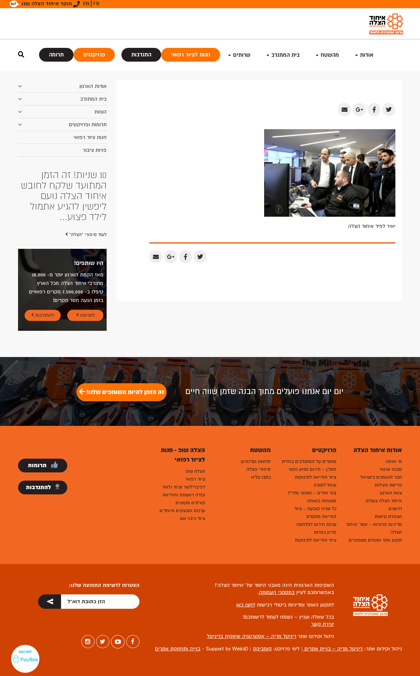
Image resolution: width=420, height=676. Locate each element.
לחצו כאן (245, 605)
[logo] (386, 24)
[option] (62, 196)
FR (96, 3)
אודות (366, 54)
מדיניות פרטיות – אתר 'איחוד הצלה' (374, 528)
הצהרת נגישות (388, 516)
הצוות (100, 112)
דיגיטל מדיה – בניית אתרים (333, 649)
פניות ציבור (95, 150)
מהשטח (330, 54)
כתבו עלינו (261, 477)
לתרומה (87, 315)
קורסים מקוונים (190, 503)
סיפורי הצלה (258, 469)
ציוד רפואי (195, 479)
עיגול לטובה (325, 485)
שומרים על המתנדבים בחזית (309, 461)
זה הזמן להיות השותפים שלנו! (124, 392)
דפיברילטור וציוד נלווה (183, 487)
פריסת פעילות (388, 485)
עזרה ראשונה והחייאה (183, 495)
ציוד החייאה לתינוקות (315, 477)
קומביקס (262, 649)
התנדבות (141, 54)
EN (86, 3)
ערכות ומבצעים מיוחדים (182, 510)
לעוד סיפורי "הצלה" (87, 234)
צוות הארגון (391, 493)
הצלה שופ (195, 471)
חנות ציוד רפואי (90, 137)
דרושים (395, 508)
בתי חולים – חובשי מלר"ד (311, 493)
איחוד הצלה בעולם (384, 501)
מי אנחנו (394, 461)
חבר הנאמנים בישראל (381, 477)
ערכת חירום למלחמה (316, 524)
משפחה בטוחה (321, 501)
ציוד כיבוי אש (192, 518)
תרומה (56, 54)
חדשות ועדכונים (256, 461)
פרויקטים (94, 54)
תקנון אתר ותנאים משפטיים (375, 540)
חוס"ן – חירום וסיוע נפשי (312, 469)
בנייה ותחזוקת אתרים (177, 649)
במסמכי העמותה (277, 592)
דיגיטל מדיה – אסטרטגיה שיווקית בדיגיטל (251, 636)
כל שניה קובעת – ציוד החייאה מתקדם (315, 512)
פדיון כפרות (325, 532)
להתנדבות (44, 315)
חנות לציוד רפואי (190, 54)
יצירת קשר (322, 624)
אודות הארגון (93, 86)
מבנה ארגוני (390, 469)
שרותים (241, 54)
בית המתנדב (93, 99)
